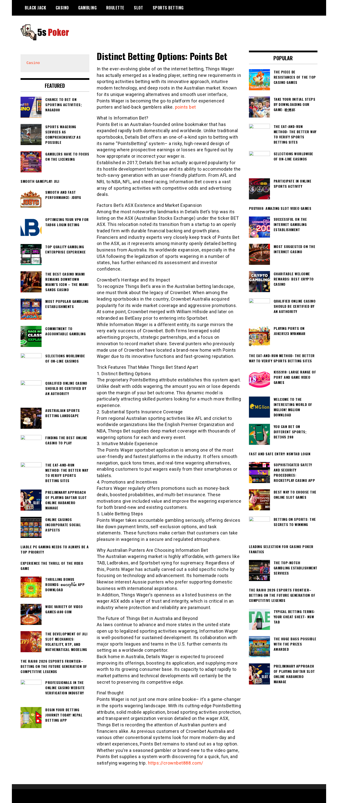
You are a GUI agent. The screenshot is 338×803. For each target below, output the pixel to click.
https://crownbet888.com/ (175, 763)
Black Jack (35, 8)
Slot (138, 8)
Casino (62, 8)
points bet (185, 107)
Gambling (87, 8)
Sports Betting (168, 8)
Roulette (115, 8)
